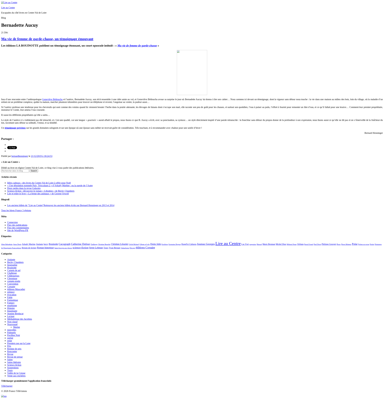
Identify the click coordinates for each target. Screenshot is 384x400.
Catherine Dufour (80, 243)
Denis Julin (155, 244)
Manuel (259, 244)
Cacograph (64, 243)
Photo (339, 244)
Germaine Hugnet (174, 244)
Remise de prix (14, 348)
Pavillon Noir (13, 335)
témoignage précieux (15, 128)
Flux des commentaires (18, 227)
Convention (12, 284)
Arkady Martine (28, 244)
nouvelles (11, 330)
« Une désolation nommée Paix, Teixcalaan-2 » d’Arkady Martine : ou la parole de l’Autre (50, 185)
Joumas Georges (206, 243)
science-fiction (80, 247)
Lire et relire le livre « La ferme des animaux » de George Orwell (38, 193)
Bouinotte (53, 244)
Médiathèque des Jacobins (19, 319)
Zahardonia (125, 248)
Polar (355, 243)
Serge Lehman (96, 247)
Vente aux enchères (16, 375)
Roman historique (45, 247)
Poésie (372, 244)
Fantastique (12, 300)
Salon (10, 359)
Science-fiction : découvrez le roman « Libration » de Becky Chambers (40, 191)
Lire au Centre (8, 7)
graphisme (12, 305)
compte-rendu (13, 281)
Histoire (11, 308)
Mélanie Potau (292, 244)
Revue (10, 354)
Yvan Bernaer (114, 248)
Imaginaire (12, 311)
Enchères (165, 244)
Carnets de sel (13, 270)
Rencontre (12, 351)
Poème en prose (363, 244)
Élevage (132, 248)
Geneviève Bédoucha (52, 99)
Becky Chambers (15, 262)
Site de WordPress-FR (17, 230)
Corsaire (11, 286)
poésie (10, 338)
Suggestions (13, 367)
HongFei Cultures (188, 244)
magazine (252, 244)
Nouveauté (12, 324)
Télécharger (6, 386)
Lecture (10, 316)
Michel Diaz (281, 244)
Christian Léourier (119, 244)
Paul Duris (317, 244)
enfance (11, 292)
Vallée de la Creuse (16, 373)
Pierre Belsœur (346, 244)
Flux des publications (17, 225)
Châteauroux (13, 275)
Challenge (94, 244)
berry (46, 244)
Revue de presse (15, 357)
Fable (9, 297)
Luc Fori (245, 244)
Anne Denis (17, 244)
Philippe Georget (329, 244)
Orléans (300, 244)
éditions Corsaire (145, 247)
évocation (11, 294)
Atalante (39, 244)
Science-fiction (14, 365)
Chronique (12, 278)
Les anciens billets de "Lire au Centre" (60, 205)
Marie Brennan (268, 244)
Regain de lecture (29, 248)
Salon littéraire (14, 362)
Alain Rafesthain (7, 244)
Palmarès (11, 332)
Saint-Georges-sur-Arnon (63, 248)
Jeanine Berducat (15, 313)
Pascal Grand (308, 244)
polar (9, 340)
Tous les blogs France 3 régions (16, 210)
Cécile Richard (134, 244)
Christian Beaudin (104, 244)
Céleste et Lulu (145, 244)
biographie (12, 265)
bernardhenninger (19, 156)
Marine (16, 327)
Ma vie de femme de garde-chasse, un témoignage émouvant (47, 39)
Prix (9, 346)
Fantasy (11, 303)
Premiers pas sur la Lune (18, 343)
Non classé (12, 321)
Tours (106, 248)
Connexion (12, 222)
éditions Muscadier (16, 289)
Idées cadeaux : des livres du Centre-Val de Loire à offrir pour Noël (39, 183)
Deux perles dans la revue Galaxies (23, 188)
